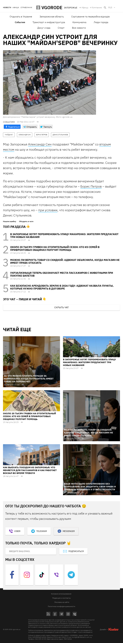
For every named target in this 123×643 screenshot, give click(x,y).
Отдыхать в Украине (21, 16)
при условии (47, 210)
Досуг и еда (43, 27)
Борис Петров (91, 186)
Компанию (97, 7)
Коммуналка (79, 22)
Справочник (26, 7)
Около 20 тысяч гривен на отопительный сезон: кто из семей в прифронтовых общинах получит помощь (54, 248)
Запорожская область (52, 16)
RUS (110, 7)
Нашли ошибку (9, 221)
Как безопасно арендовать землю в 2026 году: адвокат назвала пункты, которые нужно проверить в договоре (62, 287)
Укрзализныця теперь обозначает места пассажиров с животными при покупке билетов (61, 274)
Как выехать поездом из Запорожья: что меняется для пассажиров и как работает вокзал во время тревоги (30, 470)
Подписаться (76, 551)
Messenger (69, 531)
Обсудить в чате (26, 221)
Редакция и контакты (61, 598)
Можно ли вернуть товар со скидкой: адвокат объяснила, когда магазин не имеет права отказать (65, 261)
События (20, 22)
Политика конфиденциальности (61, 606)
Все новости (79, 27)
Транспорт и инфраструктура (49, 22)
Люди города (101, 22)
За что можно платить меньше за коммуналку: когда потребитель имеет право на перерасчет (29, 378)
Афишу (85, 7)
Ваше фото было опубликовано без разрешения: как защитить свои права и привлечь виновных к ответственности (90, 486)
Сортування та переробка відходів (90, 16)
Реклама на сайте (61, 602)
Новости (7, 7)
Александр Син (40, 144)
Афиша (16, 7)
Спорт (61, 27)
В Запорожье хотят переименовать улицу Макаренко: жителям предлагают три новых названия (64, 236)
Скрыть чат (61, 307)
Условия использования (61, 594)
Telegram (41, 531)
